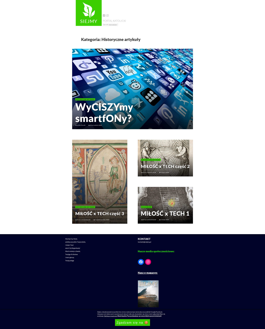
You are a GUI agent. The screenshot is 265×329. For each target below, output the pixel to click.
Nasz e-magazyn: (148, 272)
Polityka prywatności (110, 316)
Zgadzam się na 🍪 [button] (132, 322)
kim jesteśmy (113, 24)
